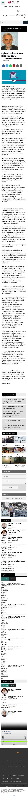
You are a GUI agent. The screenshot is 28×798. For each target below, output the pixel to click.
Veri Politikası (12, 781)
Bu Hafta (5, 579)
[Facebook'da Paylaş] (3, 65)
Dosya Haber (9, 766)
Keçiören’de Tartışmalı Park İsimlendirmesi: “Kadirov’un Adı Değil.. (16, 584)
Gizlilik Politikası (5, 781)
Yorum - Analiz (17, 763)
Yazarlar (3, 769)
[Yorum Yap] (21, 65)
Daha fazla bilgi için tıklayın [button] (6, 792)
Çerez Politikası (13, 775)
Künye (7, 775)
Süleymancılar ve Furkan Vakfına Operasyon (15, 538)
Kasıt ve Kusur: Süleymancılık (16, 531)
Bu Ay (12, 579)
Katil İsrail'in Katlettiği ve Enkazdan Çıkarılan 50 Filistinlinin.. (16, 647)
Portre (24, 766)
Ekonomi (3, 763)
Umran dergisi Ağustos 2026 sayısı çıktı (16, 629)
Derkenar (8, 761)
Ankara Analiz (16, 766)
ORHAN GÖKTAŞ (12, 527)
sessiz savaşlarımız (13, 546)
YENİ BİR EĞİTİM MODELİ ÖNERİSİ (15, 711)
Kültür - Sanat (20, 761)
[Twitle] (7, 65)
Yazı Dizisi (4, 766)
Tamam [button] (14, 795)
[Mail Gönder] (14, 65)
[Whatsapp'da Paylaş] (10, 65)
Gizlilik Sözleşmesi (5, 778)
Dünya (8, 763)
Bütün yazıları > (6, 396)
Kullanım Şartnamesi (15, 778)
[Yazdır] (17, 65)
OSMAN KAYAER (12, 555)
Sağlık (21, 766)
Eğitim (11, 763)
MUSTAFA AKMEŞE (12, 547)
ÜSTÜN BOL (11, 564)
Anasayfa (3, 775)
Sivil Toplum (13, 761)
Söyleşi (22, 763)
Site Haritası (18, 781)
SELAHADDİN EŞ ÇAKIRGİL (12, 58)
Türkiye (3, 761)
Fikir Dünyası (6, 520)
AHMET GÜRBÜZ (12, 532)
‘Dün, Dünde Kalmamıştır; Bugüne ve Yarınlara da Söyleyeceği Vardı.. (16, 666)
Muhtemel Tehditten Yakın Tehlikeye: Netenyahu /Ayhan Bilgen (16, 617)
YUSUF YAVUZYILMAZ (13, 540)
